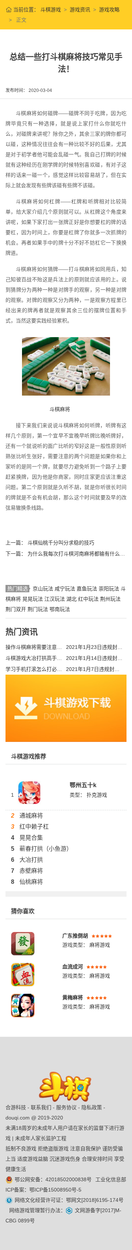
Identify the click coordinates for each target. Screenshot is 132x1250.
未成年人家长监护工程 (40, 1138)
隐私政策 (91, 1107)
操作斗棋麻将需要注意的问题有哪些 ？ (34, 647)
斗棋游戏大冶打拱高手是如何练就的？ (34, 658)
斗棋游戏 (50, 9)
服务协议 (66, 1107)
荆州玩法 (110, 599)
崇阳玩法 (110, 589)
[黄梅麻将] (22, 1005)
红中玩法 (89, 599)
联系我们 (41, 1107)
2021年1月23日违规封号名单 (94, 647)
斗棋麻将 (60, 409)
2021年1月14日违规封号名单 (94, 658)
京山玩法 (44, 589)
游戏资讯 (80, 9)
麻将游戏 (99, 945)
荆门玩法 (38, 609)
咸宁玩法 (66, 589)
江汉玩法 (55, 599)
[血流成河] (22, 974)
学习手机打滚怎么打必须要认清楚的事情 (34, 669)
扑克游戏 (97, 795)
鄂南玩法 (60, 609)
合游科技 (16, 1107)
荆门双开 (16, 609)
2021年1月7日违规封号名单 (94, 669)
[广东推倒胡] (22, 943)
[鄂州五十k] (29, 792)
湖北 (72, 599)
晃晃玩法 (33, 599)
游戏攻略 (109, 9)
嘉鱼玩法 (88, 589)
